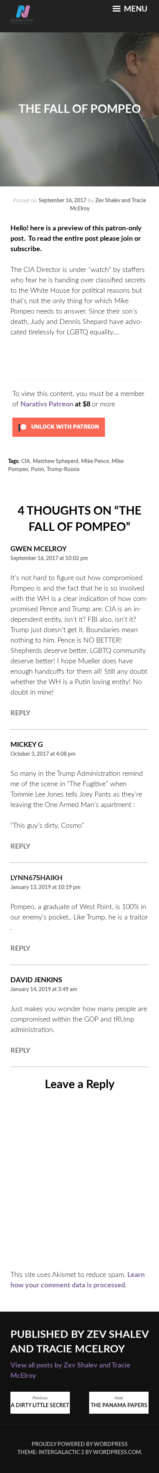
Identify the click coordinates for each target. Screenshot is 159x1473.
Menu (134, 9)
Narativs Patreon (46, 404)
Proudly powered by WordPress (80, 1444)
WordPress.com (117, 1452)
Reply (20, 713)
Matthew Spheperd (55, 461)
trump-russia (63, 469)
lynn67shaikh (36, 878)
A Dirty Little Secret (40, 1402)
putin (37, 469)
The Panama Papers (119, 1402)
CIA (25, 461)
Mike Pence (95, 461)
